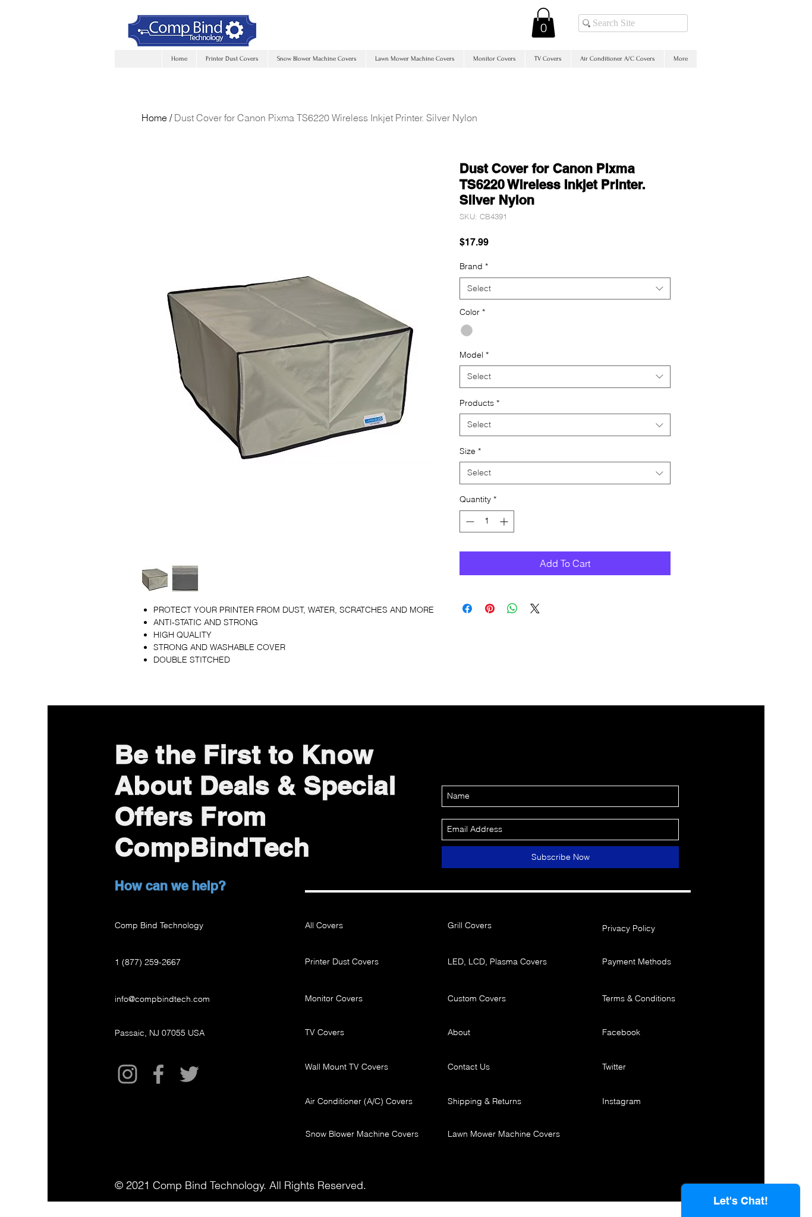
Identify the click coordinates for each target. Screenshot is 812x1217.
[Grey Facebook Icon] (158, 1074)
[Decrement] (468, 521)
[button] (543, 22)
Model (474, 354)
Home (154, 118)
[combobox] (565, 289)
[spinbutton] (487, 521)
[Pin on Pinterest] (490, 608)
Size (470, 451)
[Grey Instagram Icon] (127, 1074)
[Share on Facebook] (467, 608)
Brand (473, 266)
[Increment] (505, 521)
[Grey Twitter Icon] (189, 1074)
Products (479, 403)
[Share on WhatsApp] (512, 608)
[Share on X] (535, 608)
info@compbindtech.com (162, 999)
